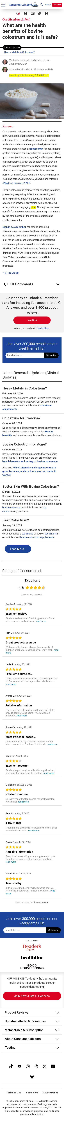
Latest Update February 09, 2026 (28, 75)
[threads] (36, 1066)
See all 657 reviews (32, 594)
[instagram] (28, 1066)
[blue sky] (32, 1077)
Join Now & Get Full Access (32, 996)
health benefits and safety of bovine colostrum (30, 461)
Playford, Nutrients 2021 (16, 183)
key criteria (51, 533)
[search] (42, 4)
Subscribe (51, 355)
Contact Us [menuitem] (32, 1092)
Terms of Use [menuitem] (13, 1092)
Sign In (48, 5)
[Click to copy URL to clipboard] (39, 13)
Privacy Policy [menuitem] (50, 1092)
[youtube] (19, 1066)
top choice (27, 533)
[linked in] (53, 1066)
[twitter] (44, 1066)
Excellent (32, 581)
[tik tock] (11, 1066)
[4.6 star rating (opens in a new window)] (35, 587)
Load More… (18, 548)
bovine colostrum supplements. (37, 537)
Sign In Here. (43, 328)
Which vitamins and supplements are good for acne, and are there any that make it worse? (29, 471)
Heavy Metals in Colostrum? (19, 52)
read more (41, 621)
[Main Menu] (3, 4)
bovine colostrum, (12, 507)
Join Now (57, 5)
